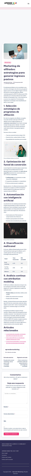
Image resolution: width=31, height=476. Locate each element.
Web (5, 421)
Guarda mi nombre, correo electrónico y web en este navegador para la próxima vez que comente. (15, 429)
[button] (10, 352)
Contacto (4, 455)
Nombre (6, 406)
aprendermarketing (12, 349)
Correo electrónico (9, 414)
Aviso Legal (4, 453)
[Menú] (28, 3)
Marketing (7, 62)
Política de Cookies (6, 457)
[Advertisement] (15, 25)
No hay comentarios (10, 83)
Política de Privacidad (7, 459)
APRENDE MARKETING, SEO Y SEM (10, 451)
